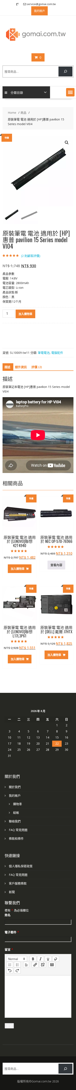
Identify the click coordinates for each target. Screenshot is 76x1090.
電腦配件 (57, 353)
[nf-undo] (9, 971)
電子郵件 (12, 932)
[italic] (40, 959)
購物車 (17, 804)
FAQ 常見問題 (18, 830)
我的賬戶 (39, 11)
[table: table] (52, 965)
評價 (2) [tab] (36, 367)
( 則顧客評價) (30, 256)
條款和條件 (16, 838)
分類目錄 (17, 92)
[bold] (33, 959)
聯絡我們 (15, 821)
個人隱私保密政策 (21, 866)
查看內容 (56, 565)
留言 (9, 949)
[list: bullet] (17, 965)
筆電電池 (44, 353)
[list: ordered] (9, 965)
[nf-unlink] (42, 965)
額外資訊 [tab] (21, 367)
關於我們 (15, 787)
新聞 (12, 892)
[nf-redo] (17, 971)
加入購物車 (25, 314)
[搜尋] (65, 71)
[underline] (48, 959)
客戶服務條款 (18, 883)
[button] (70, 92)
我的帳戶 (15, 795)
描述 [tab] (7, 367)
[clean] (55, 959)
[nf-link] (35, 965)
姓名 (8, 915)
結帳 (16, 813)
